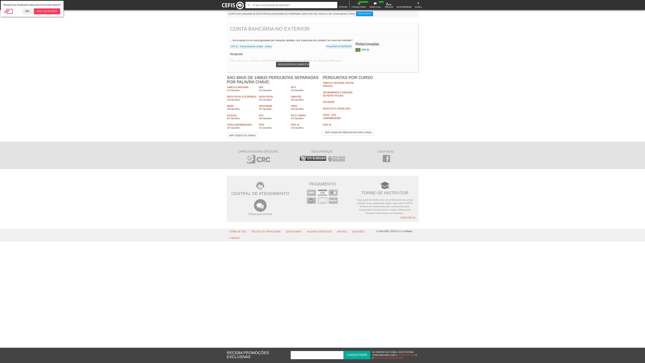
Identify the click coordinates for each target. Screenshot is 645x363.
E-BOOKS (235, 238)
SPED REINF (265, 106)
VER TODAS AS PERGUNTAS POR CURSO (348, 132)
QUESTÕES (358, 232)
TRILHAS (389, 7)
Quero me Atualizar (47, 11)
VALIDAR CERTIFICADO (319, 232)
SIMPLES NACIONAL (238, 87)
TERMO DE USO (237, 232)
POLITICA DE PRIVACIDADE (266, 232)
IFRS (261, 125)
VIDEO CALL (375, 4)
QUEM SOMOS (294, 232)
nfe (261, 87)
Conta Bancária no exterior (270, 29)
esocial (232, 115)
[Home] (233, 4)
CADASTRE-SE (408, 218)
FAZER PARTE (364, 14)
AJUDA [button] (418, 7)
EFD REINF (329, 102)
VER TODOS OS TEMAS (242, 135)
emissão (296, 96)
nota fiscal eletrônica (241, 96)
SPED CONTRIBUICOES (239, 125)
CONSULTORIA (359, 4)
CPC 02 (365, 50)
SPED (294, 106)
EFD (261, 115)
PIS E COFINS (298, 115)
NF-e (293, 87)
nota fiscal (266, 96)
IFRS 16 (295, 125)
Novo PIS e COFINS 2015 (336, 108)
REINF (230, 106)
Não (27, 11)
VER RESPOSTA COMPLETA (293, 64)
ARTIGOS (342, 232)
